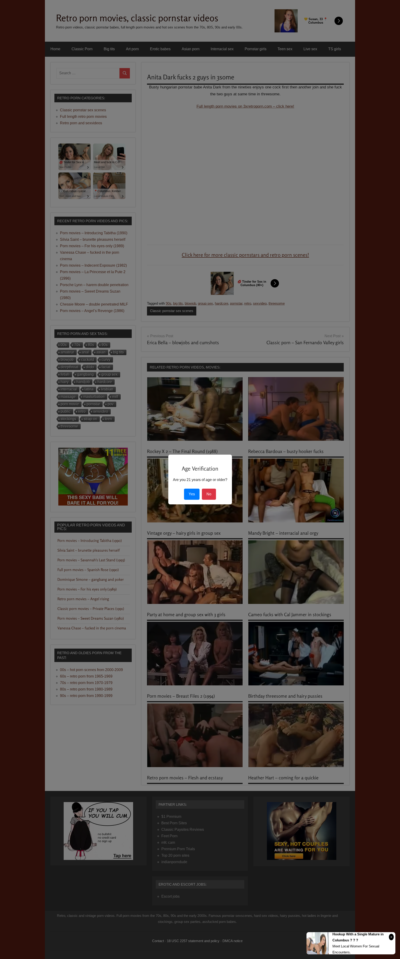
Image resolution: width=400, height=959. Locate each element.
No (208, 494)
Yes (192, 494)
